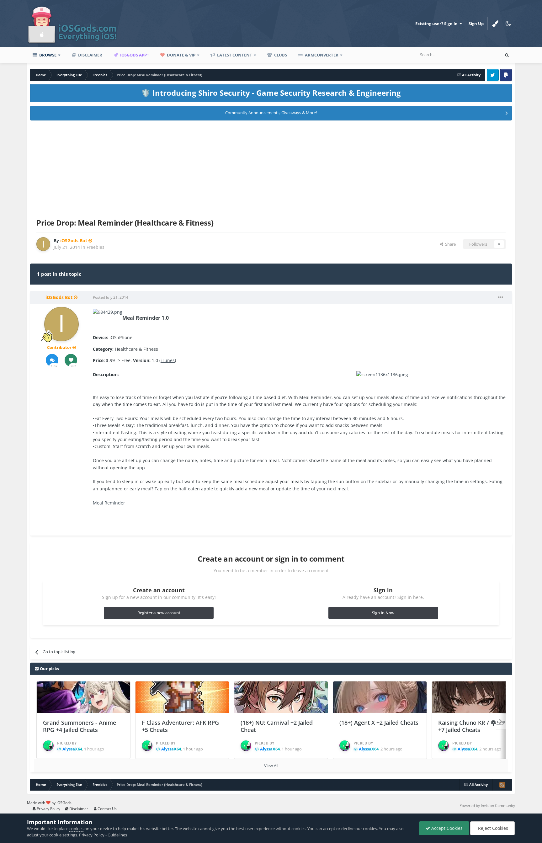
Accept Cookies (446, 828)
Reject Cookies (492, 828)
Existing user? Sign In (437, 23)
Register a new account (158, 613)
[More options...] (500, 297)
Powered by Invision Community (487, 805)
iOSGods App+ (134, 55)
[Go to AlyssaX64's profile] (48, 745)
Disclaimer (89, 55)
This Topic (481, 54)
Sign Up (476, 23)
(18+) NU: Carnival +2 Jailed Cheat (277, 726)
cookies (76, 828)
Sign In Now (383, 613)
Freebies (95, 247)
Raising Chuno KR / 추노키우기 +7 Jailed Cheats (478, 726)
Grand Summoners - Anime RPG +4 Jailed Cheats (79, 726)
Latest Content (234, 55)
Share (449, 244)
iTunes (168, 360)
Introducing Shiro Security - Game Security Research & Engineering (271, 93)
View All (271, 765)
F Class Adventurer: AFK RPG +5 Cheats (180, 726)
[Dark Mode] (508, 23)
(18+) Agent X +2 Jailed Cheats (378, 722)
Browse (47, 55)
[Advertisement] (271, 168)
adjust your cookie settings (52, 835)
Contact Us (107, 808)
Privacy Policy (48, 808)
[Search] (507, 55)
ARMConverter (321, 55)
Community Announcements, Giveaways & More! (271, 112)
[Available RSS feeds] (502, 785)
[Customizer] (495, 23)
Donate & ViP (180, 55)
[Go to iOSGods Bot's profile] (43, 244)
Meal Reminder (109, 503)
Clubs (280, 55)
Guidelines (117, 835)
